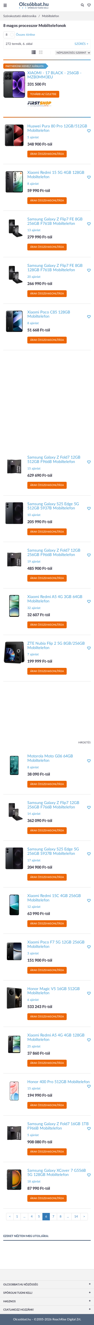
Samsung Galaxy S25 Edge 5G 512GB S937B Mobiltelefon (53, 506)
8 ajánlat (33, 183)
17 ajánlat (33, 860)
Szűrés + (81, 44)
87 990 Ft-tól (38, 1189)
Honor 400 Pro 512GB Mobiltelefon (58, 1082)
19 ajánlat (33, 561)
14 (76, 1216)
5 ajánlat (33, 137)
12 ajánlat (33, 906)
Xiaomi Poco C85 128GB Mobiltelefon (48, 314)
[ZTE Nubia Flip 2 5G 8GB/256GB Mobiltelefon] (14, 652)
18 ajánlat (33, 1181)
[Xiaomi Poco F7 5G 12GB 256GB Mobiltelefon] (14, 951)
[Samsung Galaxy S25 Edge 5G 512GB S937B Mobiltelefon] (14, 512)
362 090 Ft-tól (39, 821)
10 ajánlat (33, 515)
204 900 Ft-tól (39, 867)
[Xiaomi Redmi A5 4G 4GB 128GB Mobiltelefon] (14, 1044)
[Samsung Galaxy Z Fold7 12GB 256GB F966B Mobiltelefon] (14, 559)
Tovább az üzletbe (43, 94)
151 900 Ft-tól (39, 961)
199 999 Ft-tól (39, 661)
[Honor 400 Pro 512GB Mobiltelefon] (14, 1090)
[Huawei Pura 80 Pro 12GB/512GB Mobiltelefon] (14, 135)
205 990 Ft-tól (39, 522)
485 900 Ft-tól (39, 569)
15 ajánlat (33, 468)
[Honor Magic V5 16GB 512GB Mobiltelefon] (14, 997)
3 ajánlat (33, 953)
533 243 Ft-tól (39, 1007)
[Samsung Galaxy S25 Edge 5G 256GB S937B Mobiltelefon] (14, 858)
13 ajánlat (33, 230)
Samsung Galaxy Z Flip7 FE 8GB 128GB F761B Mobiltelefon (55, 268)
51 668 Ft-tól (38, 330)
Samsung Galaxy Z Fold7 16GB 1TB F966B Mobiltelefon (58, 1126)
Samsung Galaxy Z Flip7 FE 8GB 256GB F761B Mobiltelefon (55, 221)
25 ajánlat (33, 1046)
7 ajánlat (33, 654)
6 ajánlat (33, 999)
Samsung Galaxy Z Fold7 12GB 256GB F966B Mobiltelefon (53, 553)
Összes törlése (25, 34)
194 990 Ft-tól (39, 1096)
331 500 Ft (36, 84)
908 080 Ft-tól (39, 1142)
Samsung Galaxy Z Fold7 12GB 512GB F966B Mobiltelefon (53, 460)
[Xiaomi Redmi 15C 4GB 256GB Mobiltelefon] (14, 904)
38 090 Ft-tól (38, 774)
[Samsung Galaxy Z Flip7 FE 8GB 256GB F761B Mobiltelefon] (14, 228)
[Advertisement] (47, 401)
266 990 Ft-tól (39, 284)
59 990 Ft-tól (38, 191)
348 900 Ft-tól (39, 144)
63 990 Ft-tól (38, 914)
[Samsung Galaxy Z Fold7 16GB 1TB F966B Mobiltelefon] (14, 1133)
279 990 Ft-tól (39, 237)
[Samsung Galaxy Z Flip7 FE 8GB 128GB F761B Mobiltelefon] (14, 274)
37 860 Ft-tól (38, 1054)
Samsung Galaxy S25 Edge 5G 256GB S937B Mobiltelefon (53, 851)
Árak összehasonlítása (47, 154)
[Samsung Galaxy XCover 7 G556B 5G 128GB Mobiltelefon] (14, 1179)
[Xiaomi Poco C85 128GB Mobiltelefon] (14, 321)
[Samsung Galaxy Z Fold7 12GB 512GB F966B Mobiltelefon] (14, 466)
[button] (88, 5)
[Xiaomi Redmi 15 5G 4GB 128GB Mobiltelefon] (14, 181)
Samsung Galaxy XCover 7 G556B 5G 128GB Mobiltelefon (56, 1173)
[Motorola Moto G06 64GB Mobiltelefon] (14, 765)
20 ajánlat (33, 276)
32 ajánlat (33, 608)
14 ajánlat (33, 813)
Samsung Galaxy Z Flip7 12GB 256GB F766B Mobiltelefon (53, 805)
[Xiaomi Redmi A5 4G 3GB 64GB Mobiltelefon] (14, 605)
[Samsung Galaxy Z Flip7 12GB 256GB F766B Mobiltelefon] (14, 811)
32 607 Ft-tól (38, 615)
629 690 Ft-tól (39, 476)
